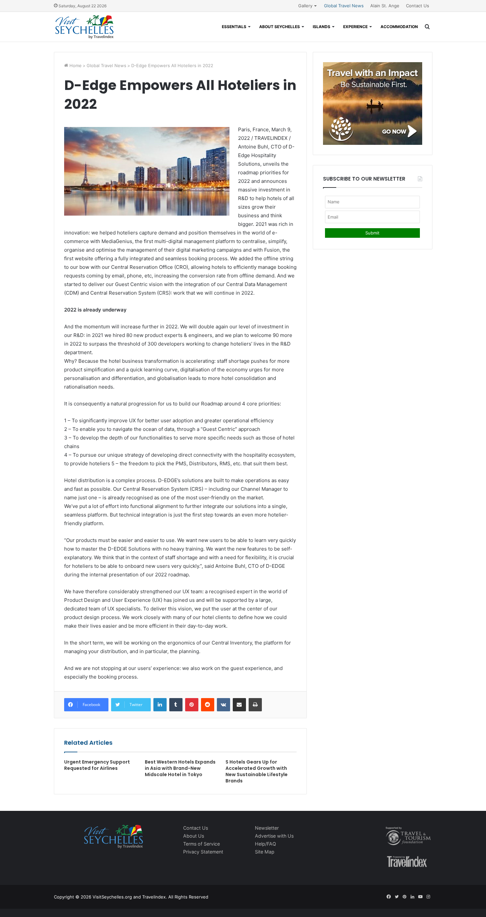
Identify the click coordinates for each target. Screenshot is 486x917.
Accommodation (399, 26)
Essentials (234, 26)
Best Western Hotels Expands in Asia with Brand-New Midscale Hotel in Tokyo (180, 768)
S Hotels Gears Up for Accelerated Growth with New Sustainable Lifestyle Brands (256, 771)
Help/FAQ (265, 844)
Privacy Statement (203, 851)
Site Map (264, 851)
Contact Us (417, 5)
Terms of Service (201, 844)
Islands (321, 26)
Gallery (305, 5)
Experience (355, 26)
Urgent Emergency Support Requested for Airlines (97, 765)
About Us (193, 836)
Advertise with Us (274, 836)
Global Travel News (344, 5)
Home (75, 65)
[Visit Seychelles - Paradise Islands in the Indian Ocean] (84, 26)
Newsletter (267, 828)
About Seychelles (279, 26)
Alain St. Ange (384, 5)
